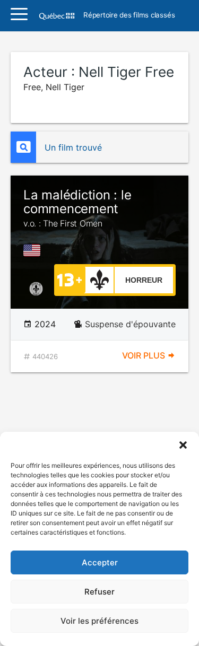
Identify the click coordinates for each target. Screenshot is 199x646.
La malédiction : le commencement (77, 208)
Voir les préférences (99, 621)
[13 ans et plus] (69, 279)
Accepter (100, 562)
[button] (183, 445)
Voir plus (144, 355)
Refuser (99, 592)
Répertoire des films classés (129, 15)
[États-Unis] (34, 250)
